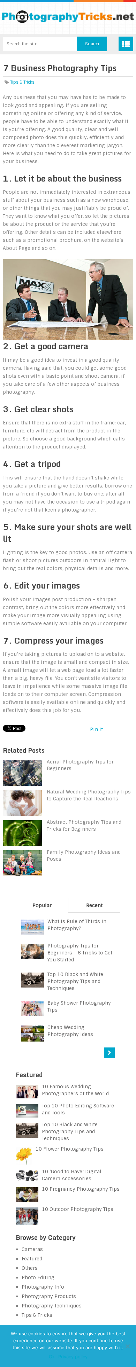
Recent (94, 905)
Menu (126, 44)
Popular (42, 905)
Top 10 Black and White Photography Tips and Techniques (70, 1131)
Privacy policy (73, 1356)
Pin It (96, 729)
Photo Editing (38, 1277)
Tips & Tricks (22, 82)
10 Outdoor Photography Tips (77, 1209)
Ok (52, 1356)
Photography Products (49, 1296)
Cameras (32, 1249)
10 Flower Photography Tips (70, 1149)
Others (30, 1268)
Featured (32, 1258)
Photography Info (43, 1287)
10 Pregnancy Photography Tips (81, 1189)
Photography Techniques (52, 1306)
